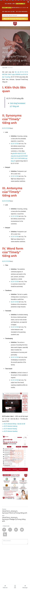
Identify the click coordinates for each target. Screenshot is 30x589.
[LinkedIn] (16, 530)
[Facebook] (4, 530)
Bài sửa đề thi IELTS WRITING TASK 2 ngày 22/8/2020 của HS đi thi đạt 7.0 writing (15, 74)
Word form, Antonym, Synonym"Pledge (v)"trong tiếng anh (14, 519)
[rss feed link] (5, 534)
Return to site (6, 526)
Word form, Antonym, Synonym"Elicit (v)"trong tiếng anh (14, 512)
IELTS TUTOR (6, 128)
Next (3, 515)
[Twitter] (10, 530)
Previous (4, 509)
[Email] (22, 530)
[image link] (15, 23)
